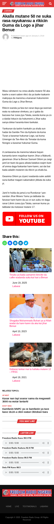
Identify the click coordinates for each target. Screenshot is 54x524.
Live (17, 506)
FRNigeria (18, 38)
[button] (4, 243)
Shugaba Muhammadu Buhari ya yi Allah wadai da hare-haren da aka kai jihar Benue (30, 323)
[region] (27, 66)
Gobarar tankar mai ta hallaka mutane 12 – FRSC (30, 370)
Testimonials (30, 506)
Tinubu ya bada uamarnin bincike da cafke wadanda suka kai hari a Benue (29, 276)
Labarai (16, 286)
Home (9, 506)
